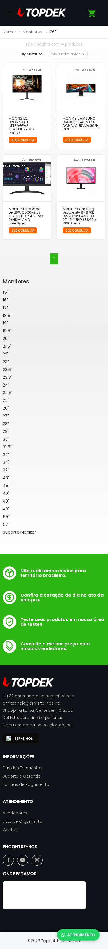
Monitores (32, 32)
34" (6, 462)
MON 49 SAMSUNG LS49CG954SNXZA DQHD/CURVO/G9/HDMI (81, 124)
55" (6, 516)
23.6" (7, 369)
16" (5, 300)
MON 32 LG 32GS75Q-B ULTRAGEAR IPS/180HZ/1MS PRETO (21, 125)
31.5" (7, 447)
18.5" (7, 315)
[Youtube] (22, 860)
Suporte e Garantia (22, 776)
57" (6, 524)
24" (6, 385)
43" (6, 478)
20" (6, 338)
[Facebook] (8, 860)
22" (6, 354)
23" (6, 362)
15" (5, 292)
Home (9, 32)
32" (6, 455)
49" (6, 509)
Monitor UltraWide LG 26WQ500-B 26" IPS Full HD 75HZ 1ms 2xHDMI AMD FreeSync (26, 216)
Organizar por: (32, 54)
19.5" (7, 331)
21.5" (7, 346)
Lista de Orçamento (22, 821)
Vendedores (15, 813)
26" (6, 408)
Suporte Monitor (19, 532)
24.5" (8, 392)
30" (6, 439)
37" (6, 470)
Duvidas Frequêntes (22, 768)
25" (6, 400)
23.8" (7, 377)
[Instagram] (37, 860)
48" (6, 501)
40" (6, 493)
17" (5, 308)
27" (6, 416)
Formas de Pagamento (26, 784)
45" (6, 485)
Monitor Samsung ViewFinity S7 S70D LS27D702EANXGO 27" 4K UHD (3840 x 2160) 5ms (79, 216)
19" (5, 323)
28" (6, 423)
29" (6, 431)
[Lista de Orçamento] (92, 13)
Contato (11, 829)
